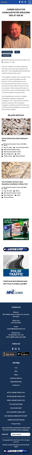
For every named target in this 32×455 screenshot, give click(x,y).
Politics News (6, 55)
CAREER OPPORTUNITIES (16, 420)
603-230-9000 (16, 323)
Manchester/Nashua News (12, 149)
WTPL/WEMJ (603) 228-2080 (16, 337)
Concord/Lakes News (22, 147)
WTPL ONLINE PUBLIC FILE (16, 392)
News (17, 52)
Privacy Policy (16, 424)
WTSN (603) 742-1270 (16, 335)
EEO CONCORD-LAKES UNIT (16, 412)
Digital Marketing (16, 382)
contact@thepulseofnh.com (16, 329)
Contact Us (16, 385)
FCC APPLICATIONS (16, 404)
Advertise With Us (16, 378)
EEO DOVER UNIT (16, 408)
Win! (16, 371)
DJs (16, 368)
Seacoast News (20, 156)
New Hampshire (7, 52)
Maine (17, 191)
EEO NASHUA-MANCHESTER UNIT (16, 416)
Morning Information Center (12, 151)
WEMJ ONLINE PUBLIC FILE (16, 400)
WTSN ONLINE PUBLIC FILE (16, 396)
